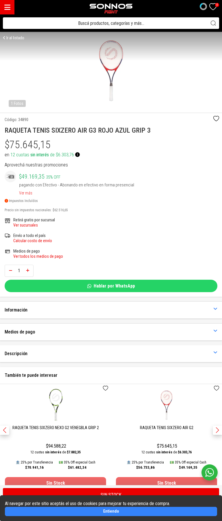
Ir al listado (14, 38)
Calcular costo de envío (32, 240)
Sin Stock (55, 483)
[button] (217, 430)
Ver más (25, 192)
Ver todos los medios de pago (38, 256)
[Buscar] (213, 23)
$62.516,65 (60, 210)
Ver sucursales (25, 225)
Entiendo (111, 511)
